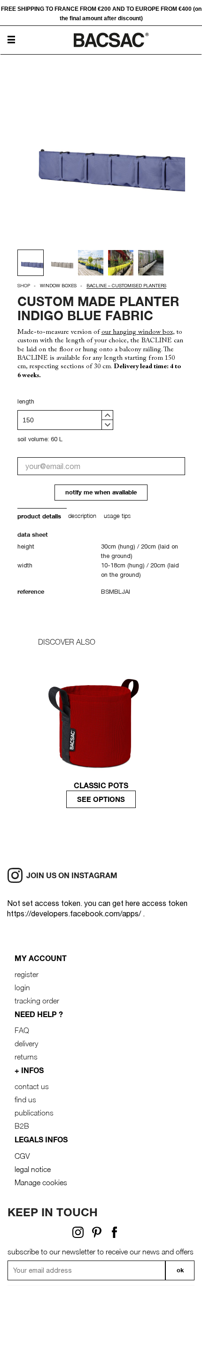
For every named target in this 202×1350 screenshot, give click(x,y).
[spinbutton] (65, 420)
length (25, 401)
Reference (30, 591)
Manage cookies (41, 1182)
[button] (107, 415)
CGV (22, 1156)
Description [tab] (82, 515)
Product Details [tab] (39, 516)
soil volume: (33, 439)
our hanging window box (137, 332)
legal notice (33, 1169)
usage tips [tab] (117, 515)
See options (101, 799)
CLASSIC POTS (101, 785)
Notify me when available (101, 492)
